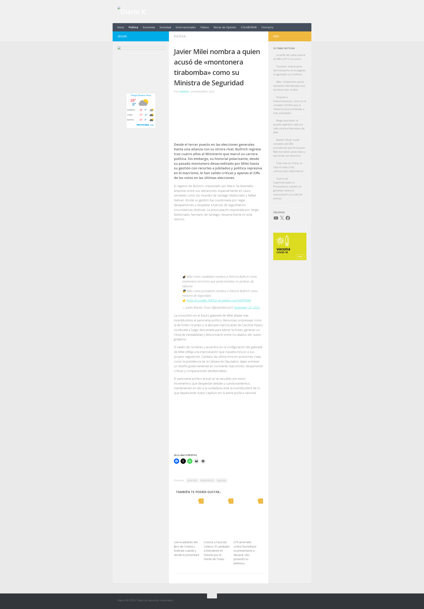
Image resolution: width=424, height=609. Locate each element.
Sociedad (165, 27)
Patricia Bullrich (207, 480)
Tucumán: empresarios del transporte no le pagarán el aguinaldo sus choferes (289, 70)
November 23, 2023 (247, 307)
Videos (204, 27)
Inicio (120, 27)
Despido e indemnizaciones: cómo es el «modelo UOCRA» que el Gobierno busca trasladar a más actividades (289, 105)
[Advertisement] (218, 119)
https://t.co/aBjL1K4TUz (202, 300)
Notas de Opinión (225, 27)
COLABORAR (249, 27)
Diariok (184, 91)
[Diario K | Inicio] (132, 12)
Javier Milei (192, 480)
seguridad (221, 480)
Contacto (267, 27)
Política (133, 27)
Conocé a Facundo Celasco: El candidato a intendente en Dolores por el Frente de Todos (217, 550)
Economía (149, 27)
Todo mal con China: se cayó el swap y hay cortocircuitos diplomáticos (288, 167)
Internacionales (186, 27)
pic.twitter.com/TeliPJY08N (234, 300)
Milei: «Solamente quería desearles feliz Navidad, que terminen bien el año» (289, 85)
